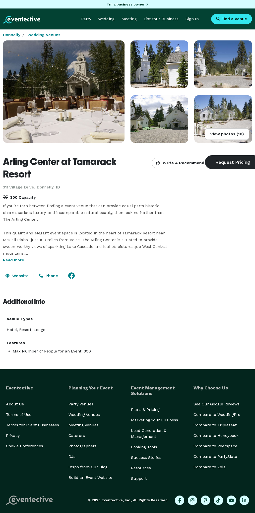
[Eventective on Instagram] (192, 500)
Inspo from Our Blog (88, 467)
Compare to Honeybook (216, 435)
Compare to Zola (209, 467)
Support (139, 478)
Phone (51, 275)
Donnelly (11, 34)
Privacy (13, 435)
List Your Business (161, 18)
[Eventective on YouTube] (231, 500)
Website (20, 275)
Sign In (192, 18)
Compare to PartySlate (215, 456)
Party (86, 18)
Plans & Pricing (145, 409)
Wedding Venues (44, 34)
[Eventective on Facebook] (179, 500)
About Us (15, 404)
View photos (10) (227, 134)
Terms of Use (18, 414)
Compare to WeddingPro (216, 414)
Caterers (76, 435)
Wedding (106, 18)
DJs (71, 456)
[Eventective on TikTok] (218, 500)
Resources (141, 468)
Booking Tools (144, 447)
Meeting (129, 18)
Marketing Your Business (154, 420)
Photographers (82, 446)
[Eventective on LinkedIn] (244, 500)
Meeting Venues (83, 425)
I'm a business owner (126, 4)
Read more (13, 260)
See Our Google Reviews (216, 404)
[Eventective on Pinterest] (205, 500)
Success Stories (146, 457)
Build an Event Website (90, 477)
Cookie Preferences (24, 446)
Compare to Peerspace (215, 446)
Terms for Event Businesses (32, 425)
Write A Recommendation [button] (188, 163)
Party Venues (80, 404)
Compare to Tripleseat (215, 425)
